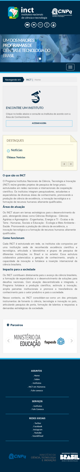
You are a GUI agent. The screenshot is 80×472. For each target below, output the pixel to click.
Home (38, 79)
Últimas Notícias (16, 157)
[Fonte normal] (46, 25)
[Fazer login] (53, 25)
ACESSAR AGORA (39, 123)
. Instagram (37, 430)
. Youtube (37, 433)
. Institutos (37, 406)
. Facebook (37, 426)
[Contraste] (33, 25)
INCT (28, 79)
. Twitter (37, 423)
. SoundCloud (37, 436)
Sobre (37, 379)
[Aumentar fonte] (40, 25)
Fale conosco (37, 391)
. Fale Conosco (37, 409)
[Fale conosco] (27, 25)
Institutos (37, 383)
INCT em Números (37, 387)
